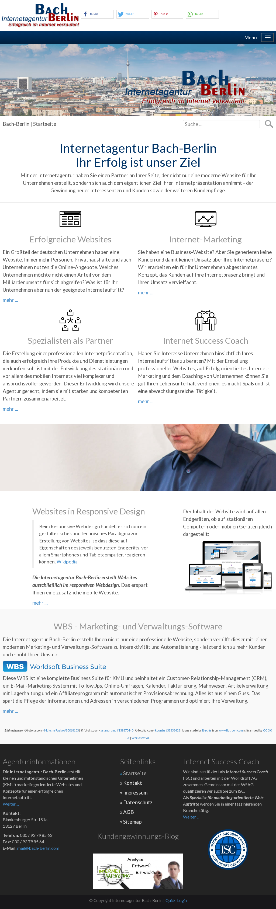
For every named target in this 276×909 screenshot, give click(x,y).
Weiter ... (11, 803)
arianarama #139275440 (117, 730)
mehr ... (10, 300)
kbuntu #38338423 (167, 730)
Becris (207, 730)
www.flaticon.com (231, 730)
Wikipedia (67, 562)
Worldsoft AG (141, 738)
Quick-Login (176, 900)
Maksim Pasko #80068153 (61, 730)
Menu (250, 37)
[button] (97, 14)
